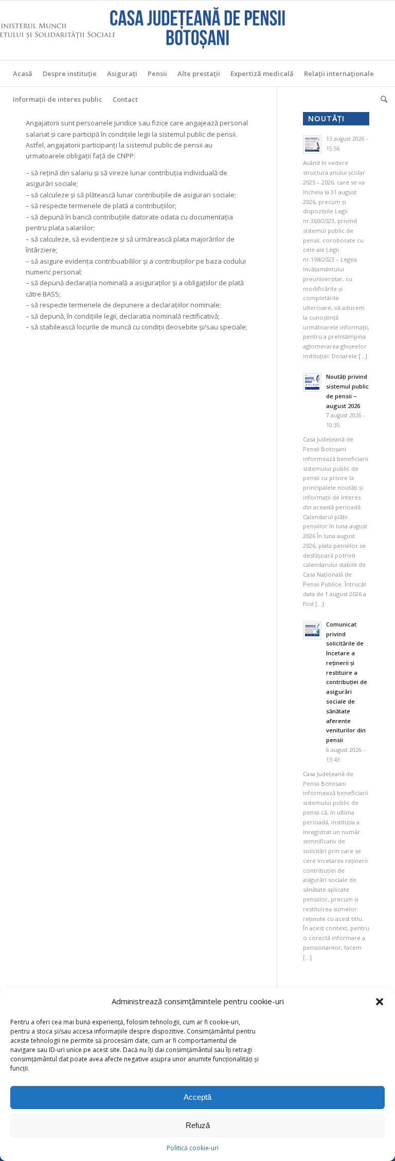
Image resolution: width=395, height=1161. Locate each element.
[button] (379, 1002)
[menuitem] (23, 73)
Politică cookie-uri (193, 1148)
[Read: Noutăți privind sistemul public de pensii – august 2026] (312, 382)
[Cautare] (381, 99)
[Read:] (312, 144)
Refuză (198, 1125)
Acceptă (197, 1097)
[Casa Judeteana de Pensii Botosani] (198, 30)
